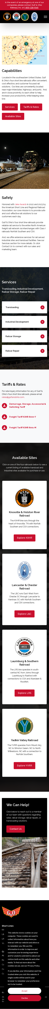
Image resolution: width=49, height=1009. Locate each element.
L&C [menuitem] (4, 934)
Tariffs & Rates (31, 107)
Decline (24, 998)
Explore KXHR (24, 537)
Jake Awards (21, 204)
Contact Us (16, 829)
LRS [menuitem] (3, 939)
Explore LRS (24, 693)
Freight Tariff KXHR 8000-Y (22, 417)
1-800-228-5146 (31, 7)
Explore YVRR (24, 765)
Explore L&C (24, 614)
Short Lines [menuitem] (8, 926)
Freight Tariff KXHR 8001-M (22, 427)
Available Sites (13, 116)
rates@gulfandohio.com (13, 397)
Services (10, 107)
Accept (24, 991)
